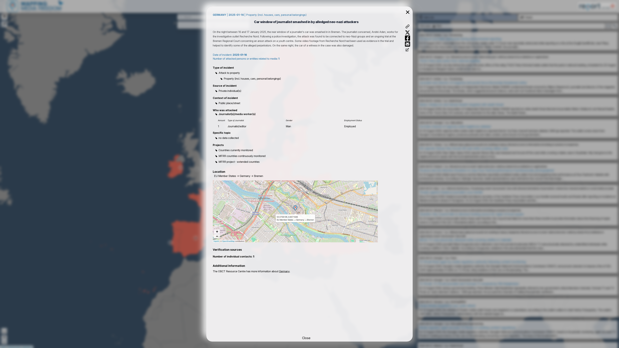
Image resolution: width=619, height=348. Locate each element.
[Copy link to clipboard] (407, 26)
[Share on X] (407, 32)
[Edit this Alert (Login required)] (407, 50)
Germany (284, 271)
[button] (295, 208)
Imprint (216, 241)
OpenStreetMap (228, 241)
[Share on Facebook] (407, 38)
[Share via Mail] (407, 44)
